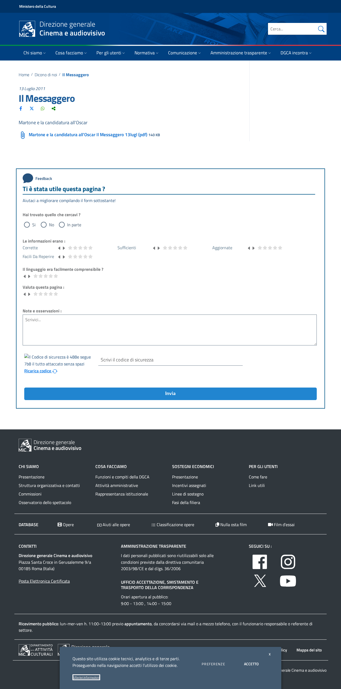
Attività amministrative (116, 485)
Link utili (257, 485)
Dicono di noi (46, 74)
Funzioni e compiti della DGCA (122, 477)
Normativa (145, 52)
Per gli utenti (108, 52)
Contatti (27, 546)
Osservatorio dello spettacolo (45, 502)
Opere (68, 524)
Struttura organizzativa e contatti (49, 485)
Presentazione (31, 477)
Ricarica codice (38, 371)
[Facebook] (21, 108)
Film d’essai (284, 524)
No (51, 224)
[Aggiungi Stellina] (64, 247)
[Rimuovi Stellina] (59, 247)
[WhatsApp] (42, 108)
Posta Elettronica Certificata (44, 581)
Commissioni (30, 494)
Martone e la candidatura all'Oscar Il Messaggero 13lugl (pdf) (88, 134)
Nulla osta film (233, 524)
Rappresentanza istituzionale (121, 494)
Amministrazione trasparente (238, 52)
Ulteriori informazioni (86, 677)
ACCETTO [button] (251, 664)
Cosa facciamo (69, 52)
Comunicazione (182, 52)
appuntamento (138, 623)
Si (34, 224)
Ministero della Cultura (37, 6)
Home (24, 74)
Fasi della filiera (186, 502)
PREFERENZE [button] (213, 664)
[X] (31, 108)
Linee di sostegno (188, 494)
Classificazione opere (175, 524)
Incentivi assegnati (189, 485)
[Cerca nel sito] (321, 28)
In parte (74, 224)
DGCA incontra (294, 52)
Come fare (258, 477)
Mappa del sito (309, 650)
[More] (53, 108)
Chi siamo (32, 52)
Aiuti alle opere (116, 524)
